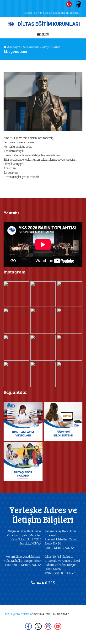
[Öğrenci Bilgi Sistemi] (63, 421)
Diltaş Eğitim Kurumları (19, 614)
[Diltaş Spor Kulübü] (23, 461)
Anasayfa (13, 47)
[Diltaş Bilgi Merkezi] (23, 421)
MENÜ (44, 34)
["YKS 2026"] (16, 374)
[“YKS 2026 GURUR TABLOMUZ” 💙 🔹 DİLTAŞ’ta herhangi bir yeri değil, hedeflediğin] (43, 374)
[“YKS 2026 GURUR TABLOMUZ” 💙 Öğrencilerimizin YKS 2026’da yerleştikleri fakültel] (69, 374)
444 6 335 (44, 12)
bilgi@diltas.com (68, 12)
